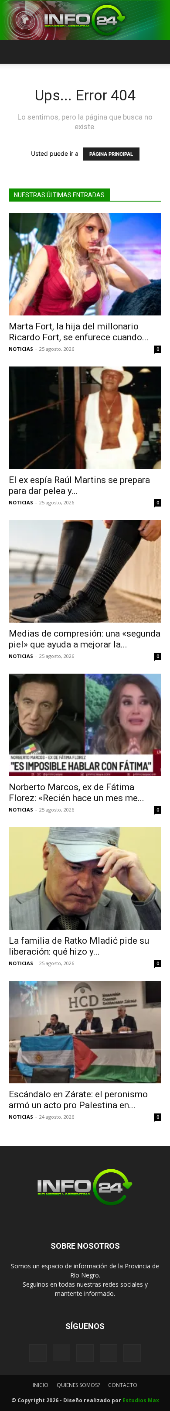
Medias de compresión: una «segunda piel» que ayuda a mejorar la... (84, 639)
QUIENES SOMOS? (78, 1385)
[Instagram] (61, 1352)
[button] (15, 52)
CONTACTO (122, 1385)
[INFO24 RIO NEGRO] (85, 20)
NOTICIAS (21, 349)
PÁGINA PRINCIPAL (111, 154)
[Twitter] (108, 1353)
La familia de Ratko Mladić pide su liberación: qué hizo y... (79, 946)
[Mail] (85, 1353)
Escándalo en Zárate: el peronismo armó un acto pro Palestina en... (78, 1099)
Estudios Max (140, 1400)
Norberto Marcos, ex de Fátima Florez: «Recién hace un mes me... (76, 792)
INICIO (40, 1385)
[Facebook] (38, 1353)
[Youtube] (132, 1353)
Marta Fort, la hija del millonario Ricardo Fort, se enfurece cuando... (79, 331)
